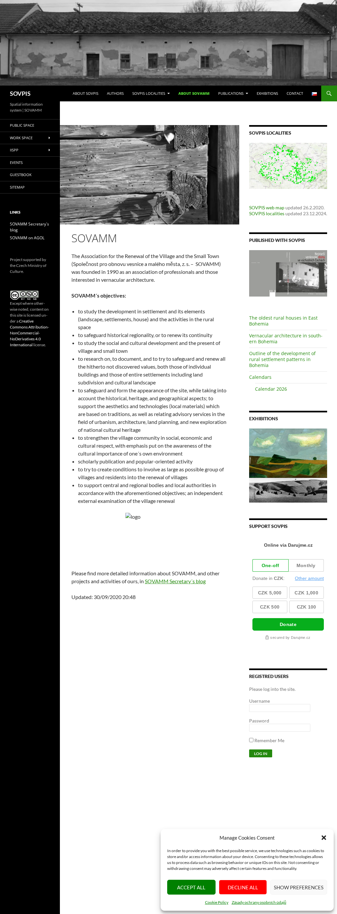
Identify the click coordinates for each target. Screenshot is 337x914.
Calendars (260, 377)
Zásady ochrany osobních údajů (259, 902)
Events (16, 162)
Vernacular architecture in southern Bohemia (286, 338)
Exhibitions (267, 93)
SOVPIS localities (266, 213)
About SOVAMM (194, 93)
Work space (21, 137)
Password (259, 720)
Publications (231, 93)
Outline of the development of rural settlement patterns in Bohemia (282, 359)
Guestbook (21, 174)
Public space (22, 125)
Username (259, 701)
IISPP (14, 149)
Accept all (191, 887)
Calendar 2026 (271, 389)
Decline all (243, 887)
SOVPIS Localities (148, 93)
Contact (295, 93)
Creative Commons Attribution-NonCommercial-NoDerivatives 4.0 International (29, 333)
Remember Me (268, 740)
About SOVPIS (85, 93)
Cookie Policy (216, 902)
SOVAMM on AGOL (27, 238)
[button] (324, 837)
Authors (115, 93)
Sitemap (17, 187)
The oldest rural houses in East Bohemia (283, 321)
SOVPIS (20, 93)
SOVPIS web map (266, 207)
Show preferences (299, 887)
